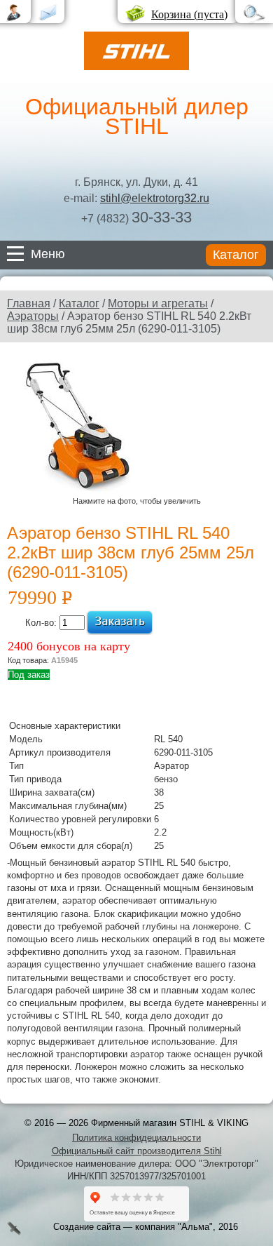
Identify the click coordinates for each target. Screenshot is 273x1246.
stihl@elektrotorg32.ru (154, 198)
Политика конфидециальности (136, 1137)
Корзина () (189, 14)
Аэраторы (33, 316)
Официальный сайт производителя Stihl (137, 1151)
